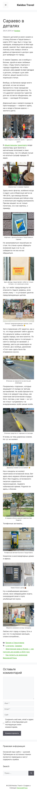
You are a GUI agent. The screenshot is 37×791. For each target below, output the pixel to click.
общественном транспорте (16, 145)
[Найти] (31, 773)
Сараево (18, 646)
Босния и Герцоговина (15, 643)
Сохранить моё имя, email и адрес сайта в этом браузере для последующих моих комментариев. (19, 723)
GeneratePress (22, 788)
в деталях (10, 646)
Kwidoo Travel (25, 4)
